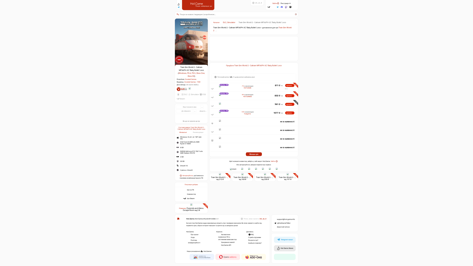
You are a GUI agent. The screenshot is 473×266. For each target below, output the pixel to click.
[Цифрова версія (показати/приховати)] (247, 69)
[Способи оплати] (240, 69)
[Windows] (257, 69)
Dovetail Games (190, 79)
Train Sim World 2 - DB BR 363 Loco (225, 177)
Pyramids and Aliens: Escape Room (193, 209)
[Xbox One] (266, 69)
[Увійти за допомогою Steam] (269, 7)
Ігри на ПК (190, 190)
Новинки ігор (191, 194)
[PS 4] (260, 69)
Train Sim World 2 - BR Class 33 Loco (271, 177)
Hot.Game (198, 4)
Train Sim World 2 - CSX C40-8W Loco (294, 177)
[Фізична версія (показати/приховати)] (250, 69)
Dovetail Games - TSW (192, 82)
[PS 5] (263, 69)
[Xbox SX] (269, 69)
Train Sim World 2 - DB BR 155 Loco (248, 177)
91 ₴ (286, 89)
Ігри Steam (191, 198)
